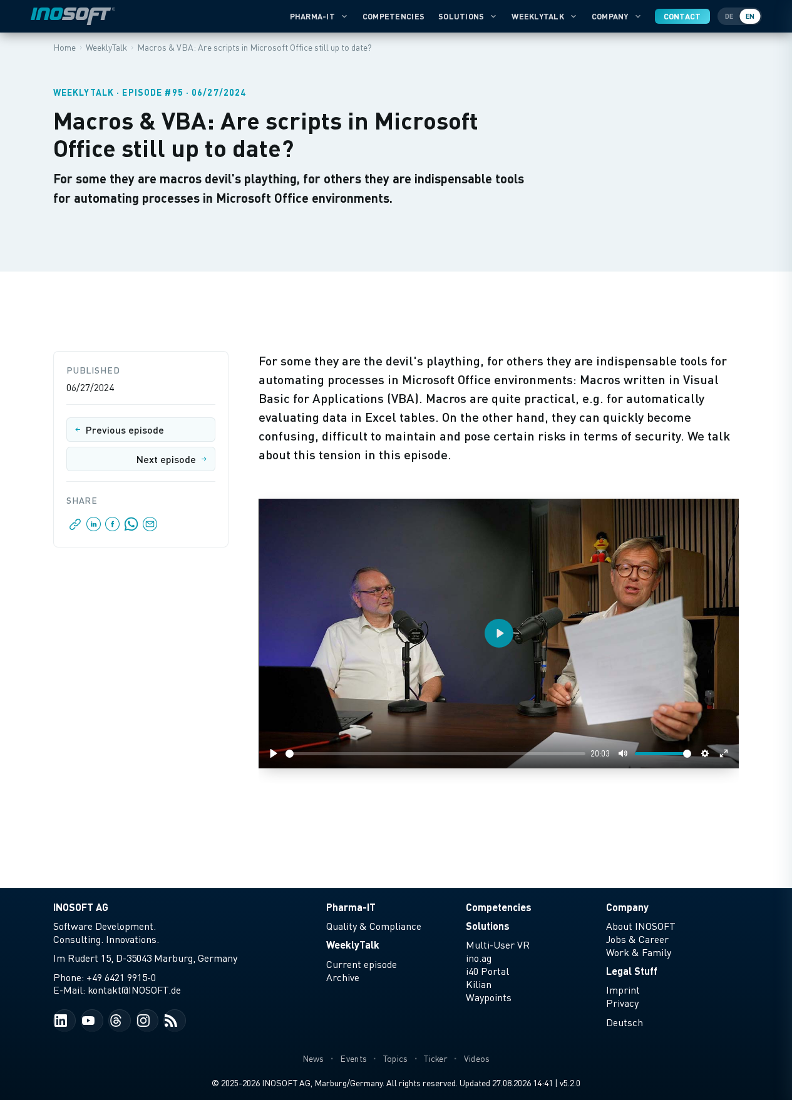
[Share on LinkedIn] (94, 527)
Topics (395, 1058)
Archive (342, 977)
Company (610, 16)
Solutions (461, 16)
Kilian (478, 984)
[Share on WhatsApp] (131, 527)
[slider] (435, 754)
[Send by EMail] (149, 527)
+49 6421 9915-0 (121, 977)
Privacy (622, 1003)
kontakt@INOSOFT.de (134, 990)
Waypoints (489, 997)
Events (353, 1058)
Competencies (393, 16)
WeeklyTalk (538, 16)
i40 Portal (487, 971)
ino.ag (478, 958)
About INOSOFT (641, 926)
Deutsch (624, 1022)
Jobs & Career (637, 939)
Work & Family (638, 952)
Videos (477, 1058)
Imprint (623, 990)
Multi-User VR (498, 945)
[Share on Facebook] (112, 527)
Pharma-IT (312, 16)
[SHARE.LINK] (75, 527)
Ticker (436, 1058)
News (313, 1058)
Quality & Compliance (373, 926)
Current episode (361, 964)
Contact (682, 16)
